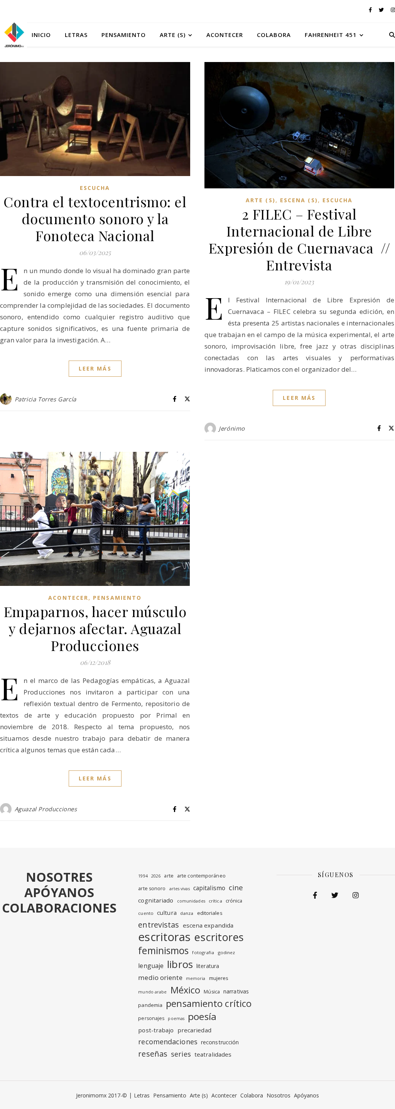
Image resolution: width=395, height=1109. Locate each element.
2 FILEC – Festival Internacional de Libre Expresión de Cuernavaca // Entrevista (299, 239)
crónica (234, 901)
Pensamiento (123, 35)
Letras (76, 35)
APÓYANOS (59, 892)
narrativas (236, 991)
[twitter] (382, 9)
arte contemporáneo (201, 875)
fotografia (203, 952)
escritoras (164, 937)
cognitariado (155, 900)
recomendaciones (168, 1041)
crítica (215, 901)
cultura (167, 912)
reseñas (152, 1054)
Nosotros (278, 1095)
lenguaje (151, 965)
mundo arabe (152, 992)
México (185, 990)
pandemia (150, 1005)
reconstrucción (220, 1042)
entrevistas (158, 924)
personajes (151, 1018)
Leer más (95, 368)
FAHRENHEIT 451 (331, 35)
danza (187, 913)
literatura (207, 966)
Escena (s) (299, 200)
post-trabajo (156, 1030)
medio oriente (160, 977)
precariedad (194, 1030)
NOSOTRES (59, 877)
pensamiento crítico (209, 1003)
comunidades (191, 901)
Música (212, 991)
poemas (176, 1018)
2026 (155, 876)
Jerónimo (232, 428)
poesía (202, 1016)
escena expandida (208, 925)
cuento (146, 913)
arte (168, 875)
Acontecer (224, 35)
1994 (142, 876)
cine (236, 888)
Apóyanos (306, 1095)
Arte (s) (173, 35)
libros (180, 964)
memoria (196, 978)
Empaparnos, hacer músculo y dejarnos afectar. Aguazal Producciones (95, 628)
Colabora (274, 35)
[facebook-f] (371, 9)
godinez (226, 952)
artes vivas (179, 888)
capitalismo (209, 888)
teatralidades (212, 1054)
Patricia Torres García (45, 399)
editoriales (210, 912)
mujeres (219, 978)
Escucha (95, 187)
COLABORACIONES (59, 907)
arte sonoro (151, 888)
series (181, 1054)
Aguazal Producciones (46, 809)
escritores (219, 937)
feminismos (163, 950)
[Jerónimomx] (13, 34)
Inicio (41, 35)
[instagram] (393, 9)
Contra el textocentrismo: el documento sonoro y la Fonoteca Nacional (94, 218)
